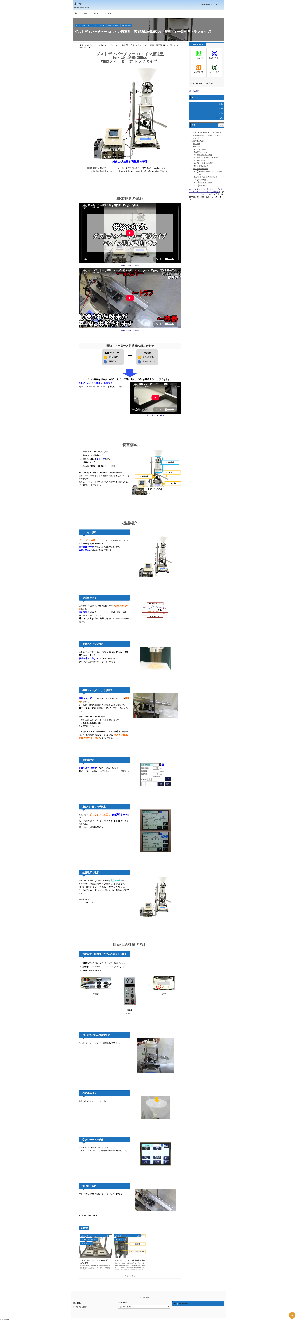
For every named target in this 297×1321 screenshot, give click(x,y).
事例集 (78, 3)
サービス (108, 13)
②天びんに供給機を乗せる (207, 177)
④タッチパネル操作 (204, 183)
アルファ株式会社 (206, 4)
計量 (76, 13)
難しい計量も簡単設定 (205, 163)
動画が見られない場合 (130, 265)
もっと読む (131, 1276)
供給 (85, 13)
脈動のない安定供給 (204, 155)
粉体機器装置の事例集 (80, 1307)
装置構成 (196, 144)
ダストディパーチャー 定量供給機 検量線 (130, 1260)
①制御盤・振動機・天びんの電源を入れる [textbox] (104, 954)
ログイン (217, 4)
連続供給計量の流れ (200, 169)
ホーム (192, 189)
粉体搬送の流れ (199, 141)
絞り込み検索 (194, 91)
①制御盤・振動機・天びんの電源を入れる (209, 172)
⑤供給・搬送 (202, 185)
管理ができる (202, 152)
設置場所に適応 (202, 166)
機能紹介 (196, 146)
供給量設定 (201, 160)
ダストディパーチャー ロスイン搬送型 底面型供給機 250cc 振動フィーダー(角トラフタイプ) (207, 135)
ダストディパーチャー (206, 189)
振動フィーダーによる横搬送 (207, 158)
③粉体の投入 (202, 180)
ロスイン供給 (202, 149)
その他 (96, 13)
